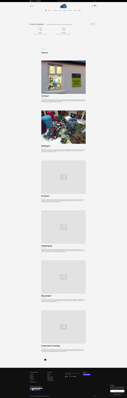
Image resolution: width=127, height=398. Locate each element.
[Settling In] (63, 127)
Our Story (49, 374)
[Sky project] (63, 277)
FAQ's (48, 375)
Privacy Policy (50, 376)
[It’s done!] (63, 177)
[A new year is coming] (63, 327)
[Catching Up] (63, 227)
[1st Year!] (63, 77)
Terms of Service (50, 380)
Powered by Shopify (45, 396)
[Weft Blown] (63, 6)
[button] (32, 6)
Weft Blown (39, 396)
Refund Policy (50, 379)
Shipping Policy (50, 378)
